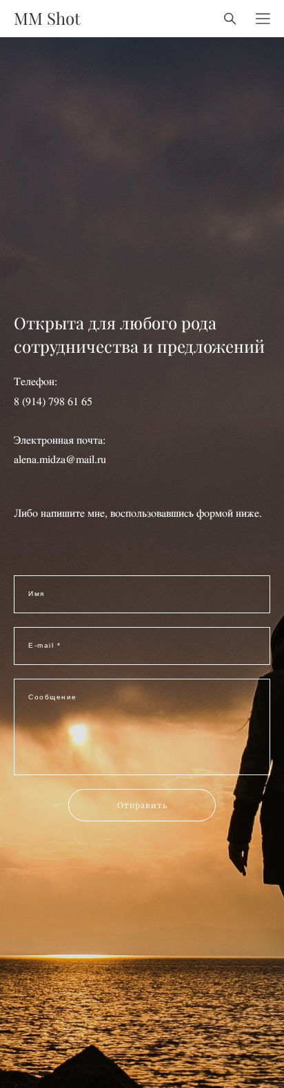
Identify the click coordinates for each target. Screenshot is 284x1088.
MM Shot (47, 18)
